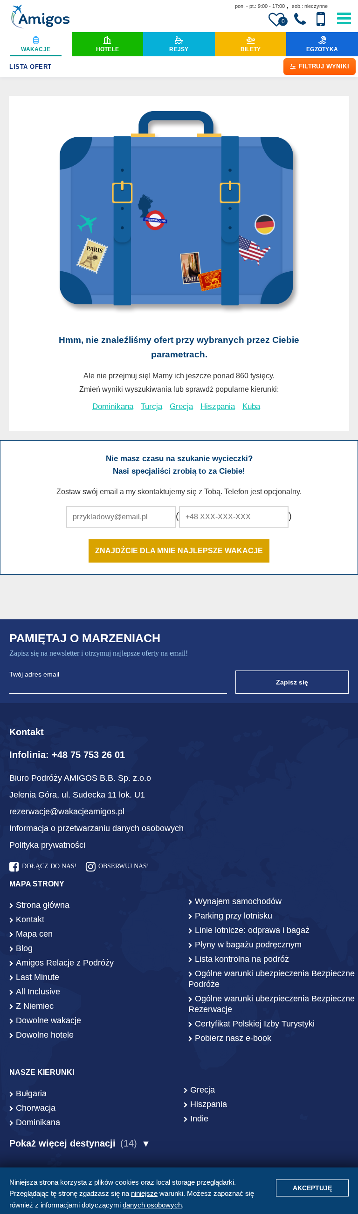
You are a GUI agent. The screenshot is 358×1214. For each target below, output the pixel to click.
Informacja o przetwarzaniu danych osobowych (96, 828)
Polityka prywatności (47, 845)
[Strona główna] (40, 17)
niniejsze (144, 1193)
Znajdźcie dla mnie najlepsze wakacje (179, 551)
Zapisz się (292, 682)
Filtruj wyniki (324, 66)
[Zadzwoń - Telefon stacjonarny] (300, 19)
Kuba (251, 406)
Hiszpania (217, 406)
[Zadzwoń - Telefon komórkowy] (321, 19)
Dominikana (112, 406)
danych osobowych (152, 1205)
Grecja (181, 406)
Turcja (151, 406)
